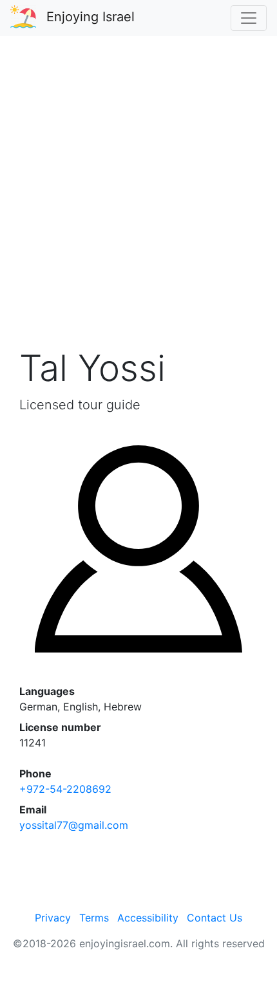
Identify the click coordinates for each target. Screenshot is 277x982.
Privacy (53, 917)
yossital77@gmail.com (73, 825)
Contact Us (214, 917)
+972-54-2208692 (65, 789)
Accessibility (147, 917)
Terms (94, 917)
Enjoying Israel (90, 16)
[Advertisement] (138, 198)
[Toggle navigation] (249, 18)
